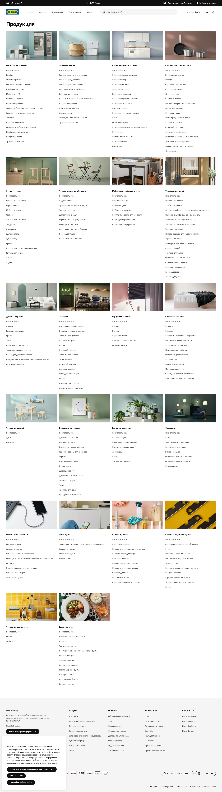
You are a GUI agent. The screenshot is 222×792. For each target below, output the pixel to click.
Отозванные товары (117, 731)
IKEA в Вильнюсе (189, 716)
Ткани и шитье (65, 359)
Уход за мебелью (173, 572)
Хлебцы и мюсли (66, 660)
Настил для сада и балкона (71, 238)
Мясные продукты (67, 655)
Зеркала (62, 456)
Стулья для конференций (123, 224)
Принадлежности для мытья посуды (181, 137)
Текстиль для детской (69, 335)
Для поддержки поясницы (71, 388)
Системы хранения (14, 79)
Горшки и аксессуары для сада (72, 219)
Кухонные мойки (119, 141)
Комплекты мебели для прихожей (21, 127)
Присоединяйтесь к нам (155, 750)
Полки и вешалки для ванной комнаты (182, 234)
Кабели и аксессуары (68, 94)
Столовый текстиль (174, 127)
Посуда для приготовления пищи (180, 103)
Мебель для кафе (14, 210)
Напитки (63, 641)
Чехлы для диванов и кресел (18, 350)
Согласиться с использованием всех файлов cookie (32, 769)
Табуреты (10, 224)
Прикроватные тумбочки (176, 350)
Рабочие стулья (119, 205)
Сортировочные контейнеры (71, 89)
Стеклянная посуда (173, 89)
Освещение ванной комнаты (178, 257)
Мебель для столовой (16, 200)
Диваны (9, 326)
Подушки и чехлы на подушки (72, 331)
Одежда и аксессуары (69, 373)
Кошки (9, 636)
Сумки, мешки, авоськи (69, 108)
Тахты (8, 340)
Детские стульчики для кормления (21, 248)
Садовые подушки (67, 340)
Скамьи (9, 215)
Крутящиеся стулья (15, 253)
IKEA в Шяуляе (188, 731)
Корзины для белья (121, 558)
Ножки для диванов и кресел (19, 354)
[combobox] (138, 12)
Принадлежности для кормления (180, 146)
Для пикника (170, 151)
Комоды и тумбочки (15, 98)
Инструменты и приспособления (179, 558)
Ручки (114, 118)
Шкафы (9, 75)
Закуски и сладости (67, 646)
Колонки (10, 563)
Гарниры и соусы (66, 674)
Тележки (10, 118)
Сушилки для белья (121, 572)
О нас (147, 716)
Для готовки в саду (68, 215)
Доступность (154, 786)
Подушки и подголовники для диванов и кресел (27, 359)
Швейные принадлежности (124, 340)
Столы (9, 257)
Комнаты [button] (42, 12)
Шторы (115, 326)
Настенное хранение (68, 103)
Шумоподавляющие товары (177, 577)
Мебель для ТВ (13, 94)
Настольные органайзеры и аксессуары (76, 98)
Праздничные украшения (70, 494)
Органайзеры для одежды (71, 84)
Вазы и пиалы (65, 466)
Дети (8, 437)
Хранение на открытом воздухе (20, 113)
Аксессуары (117, 452)
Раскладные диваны (15, 331)
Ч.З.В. (110, 721)
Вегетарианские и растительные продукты (78, 651)
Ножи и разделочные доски (177, 118)
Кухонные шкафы (119, 79)
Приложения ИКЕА (153, 745)
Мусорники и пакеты (121, 544)
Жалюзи (115, 331)
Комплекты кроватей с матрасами (180, 335)
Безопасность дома (154, 726)
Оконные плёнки (119, 345)
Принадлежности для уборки (125, 568)
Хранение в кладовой (121, 94)
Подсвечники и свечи (68, 461)
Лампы (168, 437)
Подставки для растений (123, 447)
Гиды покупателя (116, 745)
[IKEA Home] (12, 12)
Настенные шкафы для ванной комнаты (182, 215)
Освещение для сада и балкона (73, 229)
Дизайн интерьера (77, 740)
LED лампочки (171, 466)
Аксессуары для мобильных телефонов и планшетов (29, 558)
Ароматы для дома (67, 490)
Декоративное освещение (177, 442)
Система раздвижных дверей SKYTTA (181, 544)
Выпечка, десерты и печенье (72, 636)
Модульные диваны (15, 364)
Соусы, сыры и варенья (69, 665)
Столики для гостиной (16, 219)
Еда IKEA (149, 731)
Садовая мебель (66, 200)
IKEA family (149, 740)
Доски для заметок (67, 471)
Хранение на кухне (120, 89)
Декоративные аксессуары (71, 475)
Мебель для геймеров (122, 210)
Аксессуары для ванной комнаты (73, 118)
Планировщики (115, 726)
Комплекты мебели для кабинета (127, 215)
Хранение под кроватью (176, 345)
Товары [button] (29, 12)
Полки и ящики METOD (122, 137)
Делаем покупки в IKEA (118, 736)
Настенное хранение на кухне (125, 98)
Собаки (9, 641)
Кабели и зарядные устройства (20, 553)
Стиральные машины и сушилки (126, 582)
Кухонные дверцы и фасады (124, 75)
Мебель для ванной (174, 200)
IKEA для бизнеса (152, 736)
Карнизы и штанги (120, 335)
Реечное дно (171, 359)
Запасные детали (116, 750)
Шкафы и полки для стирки (124, 553)
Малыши (10, 442)
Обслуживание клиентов (119, 716)
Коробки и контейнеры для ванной (180, 219)
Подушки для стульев (69, 383)
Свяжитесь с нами (209, 786)
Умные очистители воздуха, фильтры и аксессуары (81, 544)
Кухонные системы (120, 84)
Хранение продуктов (68, 122)
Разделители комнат (15, 122)
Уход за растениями (121, 461)
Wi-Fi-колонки (65, 558)
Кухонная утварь (172, 113)
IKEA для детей (152, 721)
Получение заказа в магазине (82, 721)
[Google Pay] (105, 773)
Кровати (169, 326)
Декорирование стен (68, 437)
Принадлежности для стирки (125, 563)
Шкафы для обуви (14, 137)
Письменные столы (120, 200)
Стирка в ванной (172, 248)
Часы (61, 485)
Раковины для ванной (175, 267)
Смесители (117, 146)
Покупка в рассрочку (78, 726)
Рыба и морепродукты (69, 670)
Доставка (73, 716)
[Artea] (89, 773)
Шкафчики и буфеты (15, 89)
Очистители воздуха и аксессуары (21, 568)
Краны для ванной (173, 272)
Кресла (9, 243)
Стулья (9, 262)
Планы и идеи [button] (75, 12)
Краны (168, 587)
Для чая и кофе (172, 94)
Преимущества (13, 725)
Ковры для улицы (67, 234)
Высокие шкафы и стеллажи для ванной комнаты (187, 210)
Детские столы (13, 234)
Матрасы (169, 331)
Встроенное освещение (175, 447)
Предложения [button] (57, 12)
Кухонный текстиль (173, 122)
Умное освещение (173, 452)
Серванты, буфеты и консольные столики (24, 108)
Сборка (72, 750)
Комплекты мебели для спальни (179, 378)
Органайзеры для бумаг (69, 79)
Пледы (62, 345)
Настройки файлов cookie (21, 782)
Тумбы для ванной (173, 205)
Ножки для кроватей (174, 364)
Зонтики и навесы (67, 210)
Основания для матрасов (176, 354)
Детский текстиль (67, 369)
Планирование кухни (78, 731)
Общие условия (115, 740)
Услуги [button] (89, 12)
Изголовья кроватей (174, 369)
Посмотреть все (13, 70)
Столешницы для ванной (176, 262)
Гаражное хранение (14, 103)
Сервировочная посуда (175, 84)
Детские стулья (13, 238)
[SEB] (81, 773)
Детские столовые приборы (177, 141)
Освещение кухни (120, 122)
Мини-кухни (117, 132)
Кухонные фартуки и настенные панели (129, 127)
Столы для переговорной (123, 219)
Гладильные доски (120, 577)
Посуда (168, 79)
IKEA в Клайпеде (189, 726)
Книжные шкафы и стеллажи (18, 84)
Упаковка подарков (68, 480)
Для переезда (65, 113)
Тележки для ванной (174, 229)
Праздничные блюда (68, 679)
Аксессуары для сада (68, 224)
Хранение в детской (15, 141)
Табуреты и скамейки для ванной (180, 224)
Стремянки (11, 229)
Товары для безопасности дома (179, 582)
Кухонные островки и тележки (125, 113)
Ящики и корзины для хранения (73, 75)
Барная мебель (13, 205)
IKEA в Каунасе (188, 721)
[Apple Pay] (97, 773)
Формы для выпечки (174, 108)
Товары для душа (173, 276)
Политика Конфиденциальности (188, 786)
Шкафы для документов (17, 132)
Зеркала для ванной (174, 238)
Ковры (62, 378)
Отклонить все (16, 776)
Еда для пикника (66, 684)
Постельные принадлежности (72, 326)
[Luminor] (73, 773)
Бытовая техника (119, 108)
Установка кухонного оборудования (85, 736)
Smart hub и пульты (14, 577)
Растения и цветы (67, 442)
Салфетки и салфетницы (176, 132)
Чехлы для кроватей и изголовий (180, 373)
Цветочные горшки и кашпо (71, 447)
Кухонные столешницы (122, 103)
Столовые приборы (173, 98)
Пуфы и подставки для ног (18, 345)
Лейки (114, 456)
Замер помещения (77, 745)
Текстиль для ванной (174, 253)
